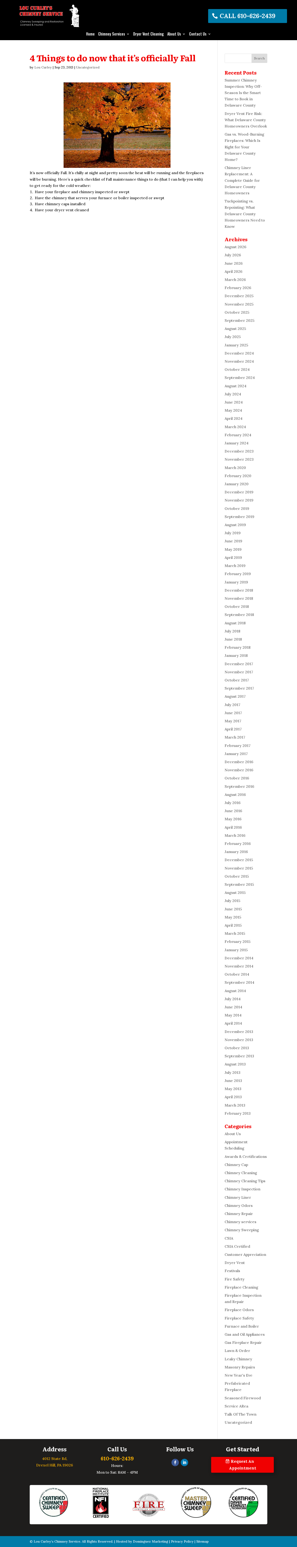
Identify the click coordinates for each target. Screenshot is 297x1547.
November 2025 (239, 304)
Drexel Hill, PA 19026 (54, 1465)
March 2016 (235, 835)
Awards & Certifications (246, 1156)
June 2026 (234, 263)
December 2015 (239, 859)
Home (90, 34)
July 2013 (232, 1072)
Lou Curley (43, 67)
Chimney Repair (239, 1213)
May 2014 (233, 1015)
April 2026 (233, 271)
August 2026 (235, 246)
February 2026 (238, 287)
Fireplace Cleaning (241, 1287)
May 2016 (233, 819)
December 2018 (239, 590)
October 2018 (237, 606)
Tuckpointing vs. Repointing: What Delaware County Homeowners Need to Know (245, 214)
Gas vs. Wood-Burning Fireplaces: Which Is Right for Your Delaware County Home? (244, 147)
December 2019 (239, 492)
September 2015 (239, 884)
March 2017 (235, 737)
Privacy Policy (182, 1541)
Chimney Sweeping (242, 1230)
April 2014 (233, 1023)
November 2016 (239, 770)
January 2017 (236, 753)
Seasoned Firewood (243, 1398)
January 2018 (236, 655)
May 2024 (233, 410)
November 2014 (239, 966)
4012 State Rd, (54, 1458)
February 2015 (238, 941)
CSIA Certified (237, 1246)
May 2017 (233, 721)
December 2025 (239, 295)
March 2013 (235, 1105)
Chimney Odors (239, 1205)
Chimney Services (111, 34)
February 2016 (238, 843)
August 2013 (235, 1064)
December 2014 (239, 958)
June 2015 (233, 909)
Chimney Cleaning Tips (245, 1181)
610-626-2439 (117, 1458)
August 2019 (235, 524)
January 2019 (236, 582)
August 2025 (235, 328)
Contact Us (198, 34)
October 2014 (237, 974)
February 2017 (238, 745)
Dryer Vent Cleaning (148, 34)
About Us (174, 34)
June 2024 (234, 402)
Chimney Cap (236, 1164)
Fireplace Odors (239, 1309)
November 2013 (239, 1039)
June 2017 (233, 712)
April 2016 (233, 827)
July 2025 (233, 336)
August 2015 (235, 892)
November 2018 (239, 598)
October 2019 (237, 508)
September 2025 (240, 320)
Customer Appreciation (245, 1254)
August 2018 (235, 623)
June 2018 (233, 639)
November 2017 (239, 672)
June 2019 (233, 541)
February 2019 (238, 573)
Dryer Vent (235, 1262)
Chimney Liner (238, 1197)
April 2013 (233, 1096)
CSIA (229, 1238)
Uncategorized (88, 67)
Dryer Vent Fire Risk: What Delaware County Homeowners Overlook (246, 119)
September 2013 (239, 1056)
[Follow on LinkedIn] (184, 1462)
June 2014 (233, 1007)
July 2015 (232, 900)
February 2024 (238, 435)
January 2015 (236, 950)
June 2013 (233, 1080)
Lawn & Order (237, 1350)
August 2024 (235, 386)
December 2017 (239, 663)
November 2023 (239, 459)
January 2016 (236, 851)
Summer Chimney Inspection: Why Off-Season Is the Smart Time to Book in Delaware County (243, 93)
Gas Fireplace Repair (243, 1342)
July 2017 (232, 704)
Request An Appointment (242, 1465)
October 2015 (237, 876)
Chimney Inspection (242, 1189)
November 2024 (239, 361)
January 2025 (236, 345)
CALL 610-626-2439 (247, 16)
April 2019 (233, 557)
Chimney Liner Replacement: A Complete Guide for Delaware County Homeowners (242, 180)
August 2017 (235, 696)
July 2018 (232, 631)
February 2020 (238, 475)
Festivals (232, 1270)
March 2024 (235, 426)
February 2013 (238, 1113)
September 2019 (239, 516)
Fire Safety (235, 1279)
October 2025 (237, 312)
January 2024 (237, 443)
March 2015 (235, 933)
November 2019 (239, 500)
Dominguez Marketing (150, 1541)
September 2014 (239, 982)
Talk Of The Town (240, 1414)
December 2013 (239, 1031)
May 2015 (233, 917)
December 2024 (239, 353)
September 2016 (239, 786)
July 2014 (233, 999)
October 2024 (237, 369)
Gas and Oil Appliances (245, 1334)
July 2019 (233, 533)
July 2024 (233, 394)
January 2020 (237, 484)
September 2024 (240, 377)
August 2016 (235, 794)
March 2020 (235, 467)
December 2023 (239, 451)
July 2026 (233, 255)
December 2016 (239, 761)
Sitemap (202, 1541)
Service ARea (236, 1406)
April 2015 (233, 925)
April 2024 (233, 418)
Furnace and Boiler (242, 1326)
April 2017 (233, 729)
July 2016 (233, 802)
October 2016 (237, 778)
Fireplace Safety (239, 1318)
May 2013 (233, 1088)
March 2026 (235, 279)
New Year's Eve (238, 1375)
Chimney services (240, 1221)
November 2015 (239, 868)
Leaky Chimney (238, 1359)
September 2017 (239, 688)
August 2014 (235, 990)
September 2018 (239, 614)
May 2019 (233, 549)
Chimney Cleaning (241, 1172)
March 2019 (235, 565)
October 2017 (237, 680)
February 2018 (238, 647)
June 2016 (233, 810)
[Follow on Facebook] (175, 1462)
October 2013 (237, 1047)
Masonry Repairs (240, 1367)
